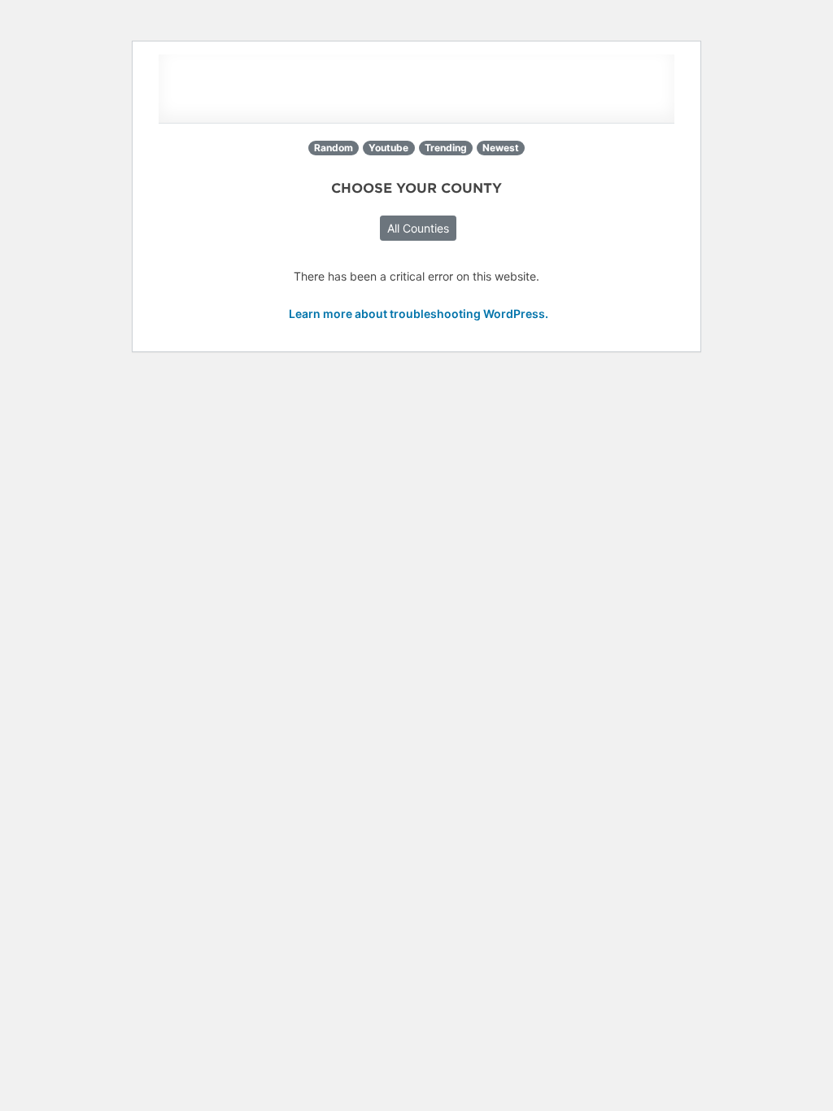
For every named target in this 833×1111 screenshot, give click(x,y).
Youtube (388, 148)
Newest (500, 148)
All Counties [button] (418, 228)
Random (333, 148)
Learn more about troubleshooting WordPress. (418, 313)
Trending (446, 148)
